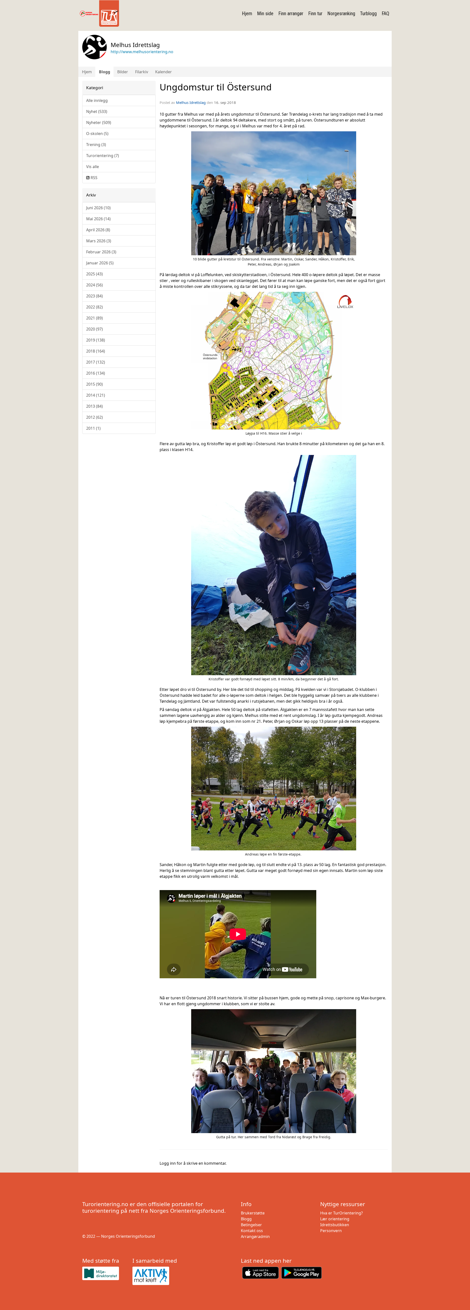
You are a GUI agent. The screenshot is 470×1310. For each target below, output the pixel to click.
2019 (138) (95, 340)
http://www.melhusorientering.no (142, 51)
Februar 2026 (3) (101, 252)
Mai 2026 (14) (98, 218)
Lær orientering (334, 1219)
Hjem (247, 13)
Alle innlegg (97, 100)
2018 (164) (95, 351)
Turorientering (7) (102, 155)
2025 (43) (94, 274)
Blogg (104, 71)
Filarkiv (141, 71)
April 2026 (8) (98, 230)
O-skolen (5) (97, 133)
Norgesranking (341, 13)
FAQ (385, 13)
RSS (93, 177)
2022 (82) (94, 307)
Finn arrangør (290, 13)
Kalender (163, 71)
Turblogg (368, 13)
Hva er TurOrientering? (341, 1213)
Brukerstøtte (253, 1213)
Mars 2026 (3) (98, 241)
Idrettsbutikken (334, 1224)
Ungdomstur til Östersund (216, 87)
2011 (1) (93, 428)
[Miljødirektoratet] (105, 1273)
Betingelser (251, 1224)
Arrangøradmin (255, 1236)
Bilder (122, 71)
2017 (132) (95, 362)
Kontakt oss (252, 1230)
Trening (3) (96, 144)
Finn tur (315, 13)
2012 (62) (94, 417)
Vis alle (92, 166)
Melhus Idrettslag (191, 102)
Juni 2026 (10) (98, 207)
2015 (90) (94, 384)
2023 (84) (94, 296)
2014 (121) (95, 395)
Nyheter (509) (98, 122)
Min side (265, 13)
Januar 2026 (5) (100, 263)
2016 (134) (95, 373)
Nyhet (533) (96, 111)
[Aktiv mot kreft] (155, 1276)
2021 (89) (94, 318)
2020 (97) (94, 329)
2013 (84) (94, 406)
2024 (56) (94, 285)
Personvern (331, 1230)
